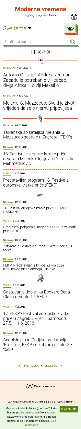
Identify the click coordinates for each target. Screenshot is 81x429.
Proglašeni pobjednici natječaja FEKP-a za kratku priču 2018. (40, 229)
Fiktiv (69, 402)
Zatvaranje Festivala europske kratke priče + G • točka (39, 248)
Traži (72, 41)
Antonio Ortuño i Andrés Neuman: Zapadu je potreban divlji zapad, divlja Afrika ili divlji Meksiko (37, 80)
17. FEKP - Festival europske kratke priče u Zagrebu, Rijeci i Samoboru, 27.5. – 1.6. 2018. (36, 318)
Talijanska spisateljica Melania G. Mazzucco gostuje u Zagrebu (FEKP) (37, 134)
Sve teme (15, 28)
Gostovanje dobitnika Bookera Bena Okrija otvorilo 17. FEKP (36, 294)
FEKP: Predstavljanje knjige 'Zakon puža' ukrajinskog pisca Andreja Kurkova (33, 267)
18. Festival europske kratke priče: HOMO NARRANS (34, 210)
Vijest (7, 173)
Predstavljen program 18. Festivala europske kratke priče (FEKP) (36, 182)
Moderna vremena (40, 9)
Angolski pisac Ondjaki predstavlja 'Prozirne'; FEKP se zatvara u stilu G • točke (37, 344)
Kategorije (70, 28)
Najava (8, 125)
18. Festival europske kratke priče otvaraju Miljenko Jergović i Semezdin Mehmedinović (39, 158)
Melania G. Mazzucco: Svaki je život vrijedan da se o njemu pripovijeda (39, 105)
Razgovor (10, 67)
